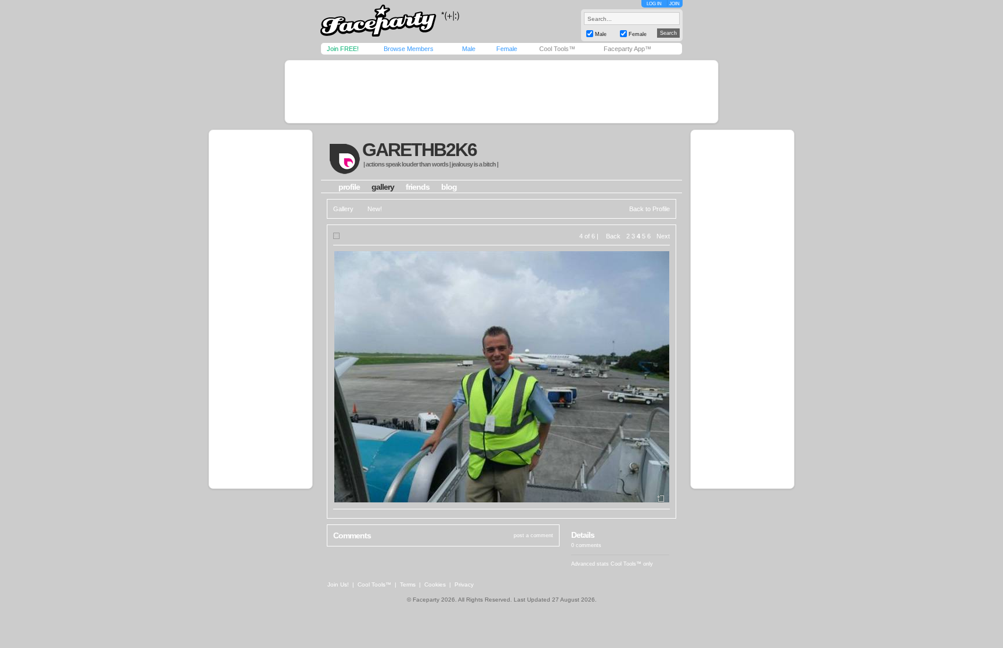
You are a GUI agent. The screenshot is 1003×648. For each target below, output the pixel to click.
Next (663, 236)
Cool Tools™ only (632, 564)
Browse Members (409, 48)
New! (374, 208)
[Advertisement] (501, 92)
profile (349, 186)
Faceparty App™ (627, 48)
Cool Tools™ (557, 48)
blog (449, 186)
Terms (408, 584)
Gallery (343, 208)
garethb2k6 (419, 149)
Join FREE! (343, 48)
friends (418, 186)
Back (613, 236)
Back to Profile (649, 208)
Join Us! (338, 584)
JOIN (674, 3)
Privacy (464, 584)
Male (468, 48)
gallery (382, 186)
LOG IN (654, 3)
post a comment (533, 535)
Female (506, 48)
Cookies (435, 584)
